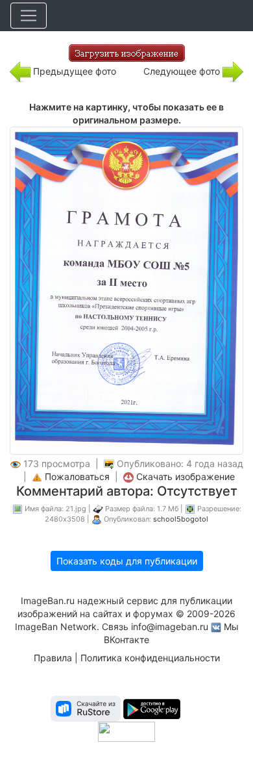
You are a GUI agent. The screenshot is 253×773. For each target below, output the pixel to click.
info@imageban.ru (169, 626)
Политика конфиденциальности (150, 657)
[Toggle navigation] (28, 16)
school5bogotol (180, 519)
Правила (53, 657)
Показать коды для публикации (126, 560)
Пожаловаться (77, 476)
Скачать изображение (185, 476)
